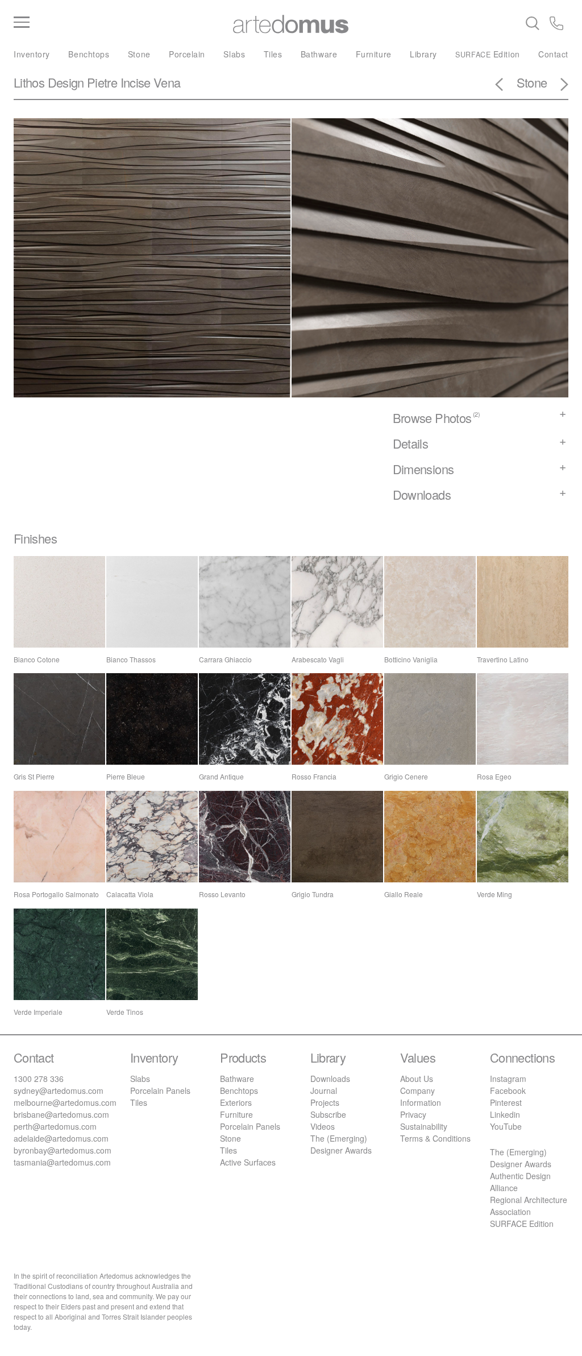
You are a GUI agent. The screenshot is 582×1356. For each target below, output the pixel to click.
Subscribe (328, 1114)
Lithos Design (49, 82)
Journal (323, 1090)
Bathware (319, 54)
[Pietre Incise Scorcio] (506, 86)
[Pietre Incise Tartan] (557, 86)
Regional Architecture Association (528, 1205)
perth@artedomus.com (55, 1126)
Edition (487, 54)
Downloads (330, 1078)
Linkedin (505, 1114)
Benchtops (88, 54)
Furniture (374, 54)
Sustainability (423, 1126)
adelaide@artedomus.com (61, 1138)
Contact (553, 54)
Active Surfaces (248, 1162)
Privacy (413, 1114)
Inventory (32, 54)
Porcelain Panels (160, 1090)
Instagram (508, 1078)
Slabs (234, 54)
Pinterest (506, 1102)
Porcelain (187, 54)
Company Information (420, 1096)
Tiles (273, 54)
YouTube (506, 1126)
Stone (139, 54)
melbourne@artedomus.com (65, 1102)
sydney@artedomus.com (58, 1090)
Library (423, 54)
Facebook (508, 1090)
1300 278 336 (39, 1078)
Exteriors (236, 1102)
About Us (416, 1078)
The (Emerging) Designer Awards (341, 1144)
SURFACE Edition (522, 1223)
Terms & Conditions (435, 1138)
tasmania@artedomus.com (62, 1162)
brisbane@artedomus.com (61, 1114)
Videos (322, 1126)
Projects (324, 1102)
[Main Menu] (106, 22)
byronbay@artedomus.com (62, 1150)
